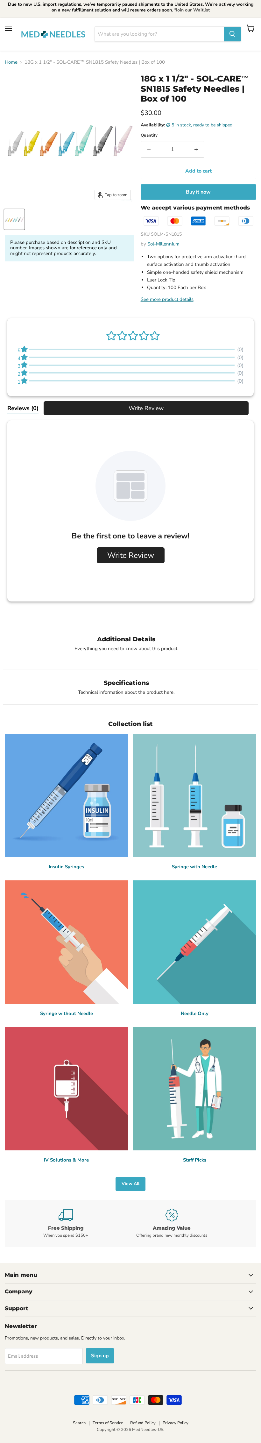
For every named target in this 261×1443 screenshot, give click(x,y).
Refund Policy (143, 1423)
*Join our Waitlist (192, 10)
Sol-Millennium (163, 244)
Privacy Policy (175, 1423)
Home (11, 62)
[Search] (232, 34)
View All (130, 1184)
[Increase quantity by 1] (196, 149)
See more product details (167, 299)
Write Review (146, 408)
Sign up (100, 1355)
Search (79, 1423)
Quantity (149, 135)
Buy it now (198, 191)
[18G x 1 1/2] (14, 219)
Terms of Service (108, 1423)
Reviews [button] (23, 408)
